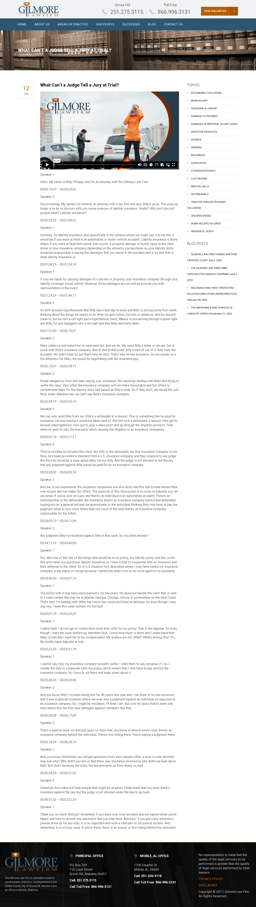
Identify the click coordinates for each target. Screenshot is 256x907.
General (196, 147)
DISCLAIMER (208, 885)
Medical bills (200, 186)
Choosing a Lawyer (204, 108)
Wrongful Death (202, 231)
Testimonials (200, 194)
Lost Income (199, 178)
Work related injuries (206, 223)
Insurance (198, 155)
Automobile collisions (206, 92)
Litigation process (203, 170)
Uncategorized (201, 215)
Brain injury (199, 100)
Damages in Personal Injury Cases (214, 123)
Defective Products (204, 131)
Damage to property (204, 116)
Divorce (196, 139)
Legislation (198, 162)
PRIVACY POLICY (211, 879)
